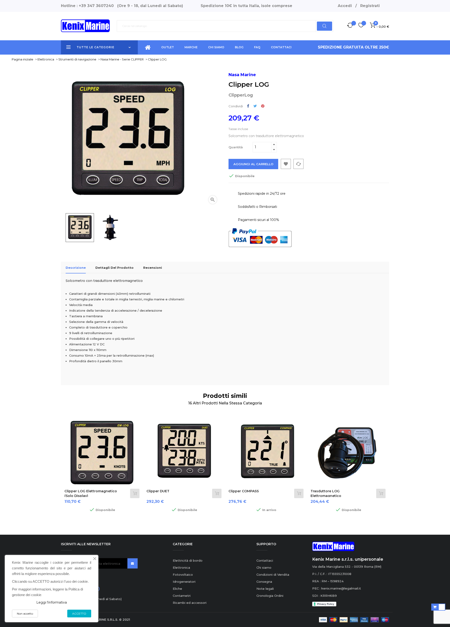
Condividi (248, 106)
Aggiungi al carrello (253, 164)
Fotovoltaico (183, 574)
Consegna (264, 581)
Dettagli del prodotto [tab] (114, 267)
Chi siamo (263, 567)
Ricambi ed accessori (189, 603)
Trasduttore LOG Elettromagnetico (326, 493)
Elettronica (181, 567)
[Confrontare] (350, 26)
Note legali (265, 588)
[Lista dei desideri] (361, 26)
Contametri (182, 595)
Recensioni (152, 267)
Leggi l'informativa (51, 602)
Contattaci (264, 560)
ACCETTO (79, 613)
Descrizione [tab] (76, 267)
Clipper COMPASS (244, 491)
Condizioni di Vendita (272, 574)
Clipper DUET (157, 491)
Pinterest (262, 106)
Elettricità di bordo (187, 560)
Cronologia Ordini (269, 595)
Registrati (370, 6)
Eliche (177, 588)
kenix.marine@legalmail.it (341, 588)
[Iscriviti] (132, 563)
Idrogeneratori (184, 581)
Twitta (255, 106)
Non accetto (25, 613)
